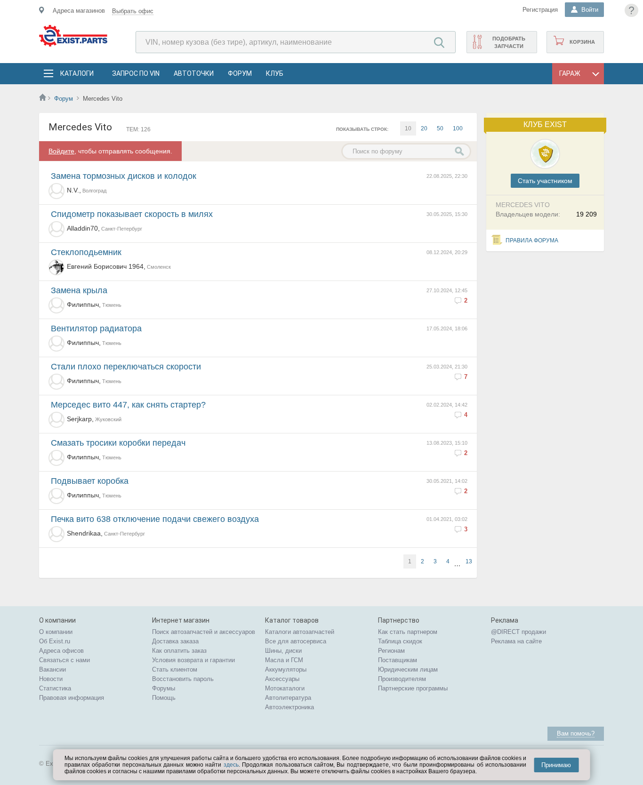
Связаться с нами (64, 660)
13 (469, 561)
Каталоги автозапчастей (299, 631)
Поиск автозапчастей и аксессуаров (203, 631)
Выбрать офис (132, 11)
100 (458, 128)
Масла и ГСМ (284, 660)
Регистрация (540, 9)
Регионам (391, 650)
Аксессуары (282, 678)
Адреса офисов (61, 650)
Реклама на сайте (516, 641)
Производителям (402, 678)
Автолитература (288, 697)
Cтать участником (545, 180)
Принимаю (556, 765)
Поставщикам (397, 660)
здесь (231, 764)
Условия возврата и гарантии (193, 660)
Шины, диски (283, 650)
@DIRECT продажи (518, 631)
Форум (240, 73)
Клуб (274, 73)
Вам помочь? (576, 733)
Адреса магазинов (79, 10)
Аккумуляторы (285, 669)
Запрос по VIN (136, 73)
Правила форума (532, 240)
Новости (51, 678)
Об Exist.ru (54, 641)
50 (440, 128)
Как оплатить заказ (179, 650)
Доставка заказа (175, 641)
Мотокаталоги (285, 688)
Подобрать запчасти (508, 42)
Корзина (582, 42)
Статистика (55, 688)
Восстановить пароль (183, 678)
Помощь (164, 697)
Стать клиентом (174, 669)
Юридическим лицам (408, 669)
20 (424, 128)
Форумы (163, 688)
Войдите (61, 151)
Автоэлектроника (289, 707)
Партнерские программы (413, 688)
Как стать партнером (407, 631)
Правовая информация (71, 697)
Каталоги (76, 73)
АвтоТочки (194, 73)
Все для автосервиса (295, 641)
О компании (55, 631)
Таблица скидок (400, 641)
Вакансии (52, 669)
